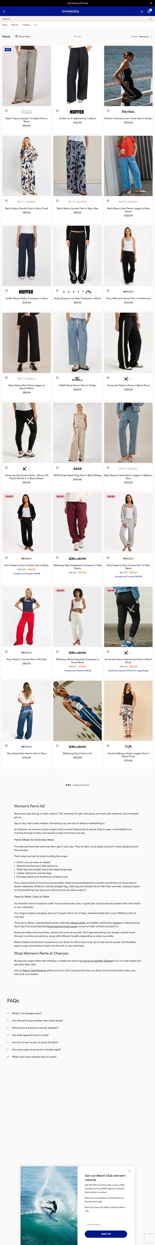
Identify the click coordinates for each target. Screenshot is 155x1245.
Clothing (26, 25)
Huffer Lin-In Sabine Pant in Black (77, 118)
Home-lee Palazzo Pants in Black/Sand (128, 385)
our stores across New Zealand (96, 961)
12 (28, 101)
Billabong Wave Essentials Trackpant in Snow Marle (77, 661)
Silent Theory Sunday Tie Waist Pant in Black (27, 120)
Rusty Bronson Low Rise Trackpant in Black (77, 298)
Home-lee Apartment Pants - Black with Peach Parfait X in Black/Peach (27, 477)
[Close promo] (151, 3)
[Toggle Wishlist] (26, 106)
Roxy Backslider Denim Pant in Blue (26, 753)
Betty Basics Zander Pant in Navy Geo (77, 208)
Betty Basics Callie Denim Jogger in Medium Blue (128, 477)
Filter (24, 36)
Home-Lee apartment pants (62, 926)
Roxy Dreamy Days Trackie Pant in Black (27, 565)
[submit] (150, 19)
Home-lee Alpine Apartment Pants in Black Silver (128, 661)
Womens (15, 25)
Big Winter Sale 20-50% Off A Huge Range (128, 670)
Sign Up (106, 1234)
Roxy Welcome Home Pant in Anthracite (128, 298)
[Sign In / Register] (142, 11)
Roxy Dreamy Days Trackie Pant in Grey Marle (128, 567)
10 (24, 101)
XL (133, 281)
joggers (117, 922)
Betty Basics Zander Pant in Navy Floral (26, 208)
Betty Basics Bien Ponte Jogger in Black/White (26, 387)
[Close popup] (129, 1171)
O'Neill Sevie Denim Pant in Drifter (77, 385)
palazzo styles (77, 922)
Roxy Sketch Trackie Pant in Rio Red (26, 659)
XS (72, 368)
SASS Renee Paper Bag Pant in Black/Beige (77, 475)
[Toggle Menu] (4, 12)
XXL (34, 548)
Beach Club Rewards (34, 970)
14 (32, 101)
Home (4, 25)
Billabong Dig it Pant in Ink (77, 753)
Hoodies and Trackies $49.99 (26, 573)
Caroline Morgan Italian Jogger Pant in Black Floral (128, 755)
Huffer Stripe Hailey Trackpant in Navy (27, 298)
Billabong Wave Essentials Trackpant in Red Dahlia (77, 567)
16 (35, 191)
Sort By (134, 36)
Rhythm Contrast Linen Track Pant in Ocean (128, 118)
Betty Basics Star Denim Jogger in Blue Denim (128, 210)
